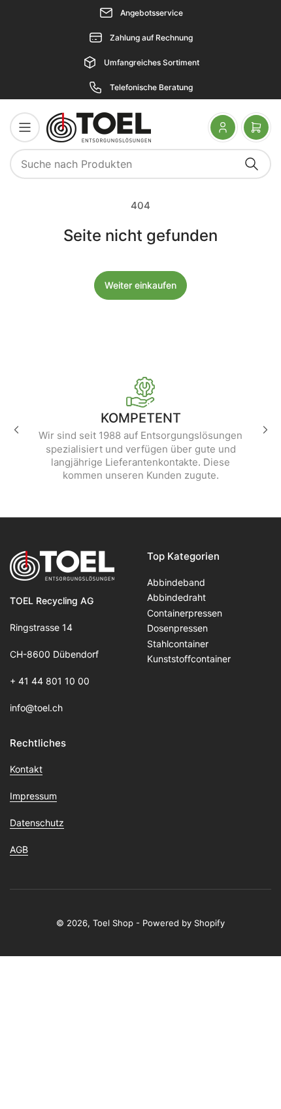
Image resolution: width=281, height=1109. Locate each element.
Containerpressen (184, 613)
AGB (19, 849)
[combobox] (140, 164)
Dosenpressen (177, 628)
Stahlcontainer (177, 643)
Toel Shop (113, 923)
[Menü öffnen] (25, 127)
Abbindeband (176, 582)
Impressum (33, 795)
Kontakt (26, 769)
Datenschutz (37, 822)
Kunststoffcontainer (189, 658)
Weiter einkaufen (140, 285)
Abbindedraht (176, 597)
